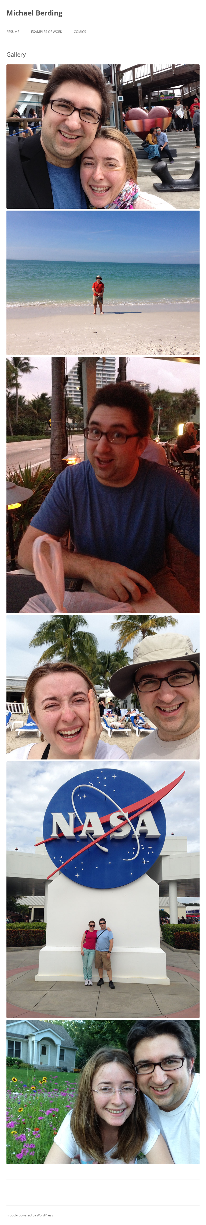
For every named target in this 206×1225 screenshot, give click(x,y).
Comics (80, 31)
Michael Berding (34, 13)
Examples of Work (46, 31)
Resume (12, 31)
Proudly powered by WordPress (29, 1215)
